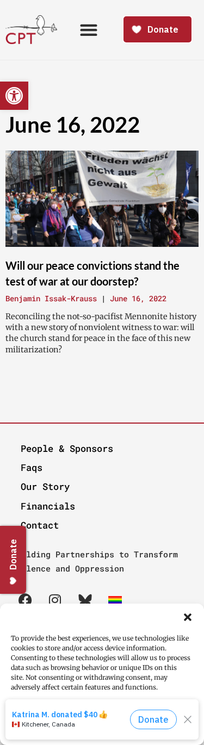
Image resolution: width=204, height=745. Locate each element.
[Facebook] (25, 599)
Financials (48, 506)
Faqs (31, 467)
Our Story (45, 486)
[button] (187, 617)
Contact (40, 525)
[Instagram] (55, 599)
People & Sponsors (67, 448)
